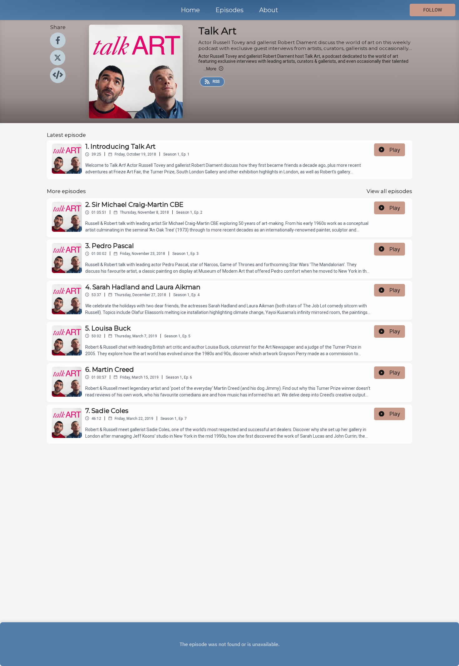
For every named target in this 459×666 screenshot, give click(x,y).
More (209, 68)
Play (394, 150)
